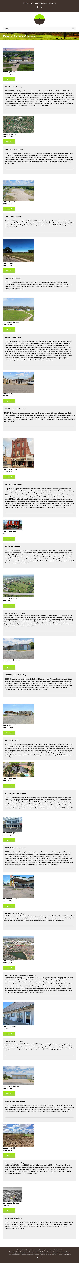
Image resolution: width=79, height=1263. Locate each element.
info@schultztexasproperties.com (45, 3)
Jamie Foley (67, 1254)
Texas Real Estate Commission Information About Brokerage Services (30, 1252)
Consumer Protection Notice (61, 1252)
